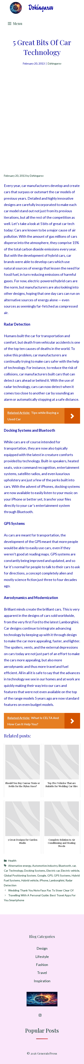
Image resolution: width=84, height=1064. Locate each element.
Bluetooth (65, 865)
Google (41, 875)
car (74, 865)
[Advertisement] (42, 110)
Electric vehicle (70, 870)
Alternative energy (19, 865)
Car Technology (13, 870)
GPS (50, 875)
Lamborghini (56, 880)
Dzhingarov (54, 63)
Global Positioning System (20, 875)
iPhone (44, 880)
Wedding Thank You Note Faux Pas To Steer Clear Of (40, 890)
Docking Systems (34, 870)
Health (12, 860)
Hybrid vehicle (29, 880)
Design (42, 948)
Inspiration (42, 981)
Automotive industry (44, 865)
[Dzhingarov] (31, 8)
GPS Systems (62, 875)
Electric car (53, 870)
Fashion (42, 964)
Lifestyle (42, 956)
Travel (42, 972)
